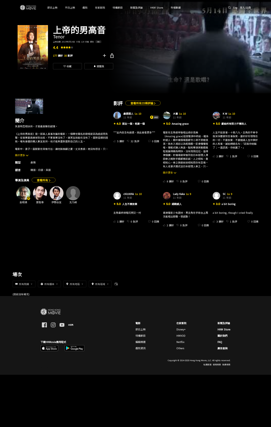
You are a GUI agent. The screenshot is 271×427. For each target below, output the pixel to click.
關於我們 (223, 335)
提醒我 (98, 66)
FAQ (220, 342)
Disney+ (181, 329)
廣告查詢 (223, 348)
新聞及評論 (224, 323)
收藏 (67, 66)
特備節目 (141, 335)
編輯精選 (141, 342)
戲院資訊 (141, 348)
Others (180, 348)
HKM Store (224, 329)
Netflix (180, 342)
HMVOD (180, 335)
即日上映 (141, 329)
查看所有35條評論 (142, 103)
